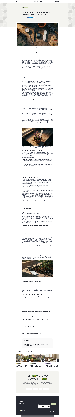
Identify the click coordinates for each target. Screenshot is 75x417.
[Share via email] (34, 17)
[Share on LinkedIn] (32, 17)
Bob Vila (50, 108)
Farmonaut (50, 109)
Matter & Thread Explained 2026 (31, 243)
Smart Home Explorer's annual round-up (34, 228)
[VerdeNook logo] (19, 1)
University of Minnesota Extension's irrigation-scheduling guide (32, 200)
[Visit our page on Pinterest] (55, 411)
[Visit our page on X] (53, 411)
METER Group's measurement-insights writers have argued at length (38, 195)
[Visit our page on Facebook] (50, 411)
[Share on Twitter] (30, 17)
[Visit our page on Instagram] (52, 411)
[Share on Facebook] (28, 17)
